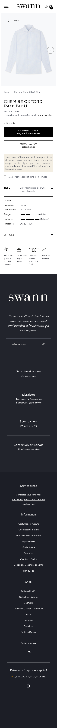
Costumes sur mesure (28, 523)
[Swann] (28, 6)
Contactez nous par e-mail (28, 494)
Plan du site (28, 570)
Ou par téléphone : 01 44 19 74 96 (28, 499)
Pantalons (28, 626)
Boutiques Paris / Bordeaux (28, 535)
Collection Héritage (28, 597)
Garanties (28, 553)
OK (43, 343)
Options (9, 234)
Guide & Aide (28, 547)
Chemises (28, 602)
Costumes (28, 620)
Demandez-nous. (13, 168)
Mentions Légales (28, 559)
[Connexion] (46, 6)
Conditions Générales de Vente (28, 564)
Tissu (7, 187)
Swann (7, 92)
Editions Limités (28, 591)
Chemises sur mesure (29, 529)
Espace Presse (28, 541)
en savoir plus (45, 114)
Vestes (28, 614)
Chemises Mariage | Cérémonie (28, 608)
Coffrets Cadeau (28, 632)
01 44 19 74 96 (28, 426)
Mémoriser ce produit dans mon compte (28, 176)
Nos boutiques (28, 504)
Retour (16, 20)
